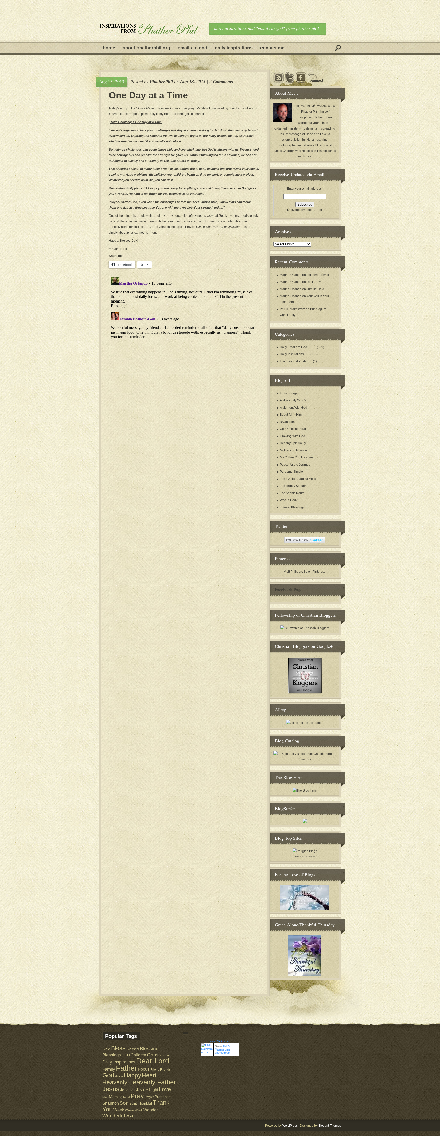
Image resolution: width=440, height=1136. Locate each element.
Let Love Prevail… (319, 275)
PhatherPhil (161, 81)
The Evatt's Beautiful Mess (298, 479)
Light (153, 1089)
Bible (106, 1049)
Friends (165, 1069)
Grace (119, 1076)
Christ (153, 1054)
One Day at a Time (148, 95)
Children (138, 1055)
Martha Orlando (290, 275)
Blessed (132, 1049)
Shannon (110, 1103)
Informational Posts (293, 361)
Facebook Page (288, 589)
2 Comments (221, 81)
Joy (139, 1090)
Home (109, 47)
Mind (105, 1097)
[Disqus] (184, 338)
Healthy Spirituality (293, 443)
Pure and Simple (291, 471)
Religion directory (305, 856)
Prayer (149, 1097)
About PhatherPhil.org (146, 47)
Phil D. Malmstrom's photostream (223, 1049)
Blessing (149, 1048)
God (108, 1075)
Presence (163, 1097)
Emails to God (192, 47)
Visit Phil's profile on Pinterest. (304, 571)
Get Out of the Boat (293, 429)
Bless (118, 1048)
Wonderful (113, 1115)
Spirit (133, 1103)
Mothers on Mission (293, 450)
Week (118, 1109)
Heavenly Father (152, 1082)
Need (126, 1097)
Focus (144, 1069)
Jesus (110, 1089)
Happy (132, 1075)
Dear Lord (152, 1061)
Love (165, 1089)
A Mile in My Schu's (293, 400)
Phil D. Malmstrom (292, 309)
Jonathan (127, 1090)
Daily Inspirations (234, 47)
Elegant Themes (329, 1125)
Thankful (145, 1103)
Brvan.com (287, 422)
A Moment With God (293, 407)
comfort (165, 1055)
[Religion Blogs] (305, 851)
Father (126, 1068)
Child (126, 1055)
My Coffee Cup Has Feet (297, 457)
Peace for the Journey (295, 464)
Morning (115, 1097)
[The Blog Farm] (305, 790)
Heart (149, 1075)
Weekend (131, 1110)
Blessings (111, 1055)
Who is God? (289, 500)
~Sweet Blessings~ (293, 507)
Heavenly (114, 1082)
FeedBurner (314, 210)
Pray (137, 1095)
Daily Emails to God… (295, 347)
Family (108, 1069)
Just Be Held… (317, 289)
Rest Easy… (315, 282)
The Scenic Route (292, 493)
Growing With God (292, 436)
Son (124, 1103)
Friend (154, 1069)
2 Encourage (289, 393)
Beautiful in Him (291, 414)
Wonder (150, 1110)
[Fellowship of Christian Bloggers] (304, 628)
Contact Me (272, 47)
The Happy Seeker (293, 486)
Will (140, 1110)
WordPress (290, 1125)
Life (145, 1090)
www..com (219, 1041)
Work (130, 1116)
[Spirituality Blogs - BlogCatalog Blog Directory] (304, 759)
